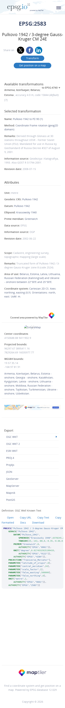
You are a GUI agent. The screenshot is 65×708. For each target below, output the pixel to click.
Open (10, 517)
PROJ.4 (10, 458)
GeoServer (12, 478)
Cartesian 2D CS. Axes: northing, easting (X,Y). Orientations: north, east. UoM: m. (30, 292)
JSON (9, 471)
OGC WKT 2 (13, 444)
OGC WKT (12, 437)
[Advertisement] (32, 631)
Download (38, 522)
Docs (23, 522)
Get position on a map (32, 65)
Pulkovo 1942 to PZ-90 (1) (28, 119)
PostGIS (10, 499)
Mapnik (10, 492)
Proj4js (10, 465)
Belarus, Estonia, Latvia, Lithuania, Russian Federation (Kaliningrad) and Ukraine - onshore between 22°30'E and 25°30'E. (32, 278)
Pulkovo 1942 (30, 199)
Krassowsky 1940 (26, 212)
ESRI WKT (12, 451)
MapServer (12, 485)
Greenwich (31, 219)
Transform (32, 58)
